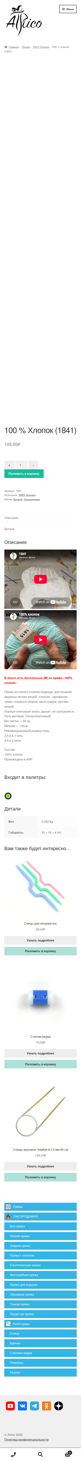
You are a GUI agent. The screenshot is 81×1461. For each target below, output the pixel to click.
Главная (14, 47)
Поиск (40, 1454)
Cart (62, 1451)
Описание (11, 518)
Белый (17, 499)
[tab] (40, 517)
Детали (9, 529)
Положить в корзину (23, 473)
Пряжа (26, 47)
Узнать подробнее (40, 940)
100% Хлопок (41, 47)
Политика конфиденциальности (26, 1439)
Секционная (32, 499)
